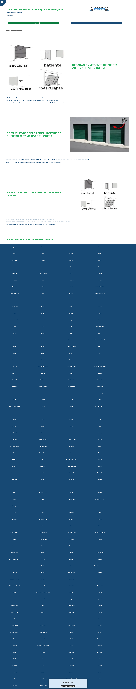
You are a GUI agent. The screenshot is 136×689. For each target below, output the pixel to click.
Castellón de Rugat (71, 439)
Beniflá (99, 632)
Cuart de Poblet (43, 273)
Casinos (43, 433)
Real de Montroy (43, 446)
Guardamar (100, 638)
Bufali (14, 658)
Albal (100, 300)
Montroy (100, 433)
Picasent (71, 293)
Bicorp (14, 592)
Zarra (14, 599)
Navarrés (100, 399)
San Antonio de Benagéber (100, 366)
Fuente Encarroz (43, 386)
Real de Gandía (43, 452)
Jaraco (43, 359)
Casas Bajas (71, 652)
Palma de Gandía (71, 466)
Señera (100, 526)
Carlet (71, 300)
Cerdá (71, 638)
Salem (42, 612)
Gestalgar (14, 572)
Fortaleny (71, 545)
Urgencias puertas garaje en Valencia (16, 30)
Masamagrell (14, 306)
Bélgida (100, 572)
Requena (14, 286)
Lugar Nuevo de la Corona (43, 678)
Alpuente (100, 559)
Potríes (71, 552)
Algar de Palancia (43, 599)
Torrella (43, 672)
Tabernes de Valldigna (100, 293)
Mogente (100, 373)
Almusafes (14, 340)
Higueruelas (100, 599)
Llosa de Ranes (99, 386)
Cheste (43, 340)
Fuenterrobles (71, 572)
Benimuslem (100, 585)
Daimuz (71, 406)
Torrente (43, 247)
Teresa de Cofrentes (14, 579)
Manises (71, 260)
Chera (99, 579)
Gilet (100, 426)
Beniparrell (14, 466)
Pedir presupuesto (96, 23)
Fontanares (14, 545)
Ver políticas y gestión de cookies (68, 683)
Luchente (43, 426)
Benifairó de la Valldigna (71, 472)
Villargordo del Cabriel (14, 585)
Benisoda (43, 638)
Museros (14, 373)
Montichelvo (43, 585)
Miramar (100, 459)
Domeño (43, 579)
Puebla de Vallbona (14, 293)
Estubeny (71, 672)
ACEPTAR (72, 686)
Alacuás (43, 260)
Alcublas (71, 559)
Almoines (100, 452)
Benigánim (71, 353)
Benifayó (71, 313)
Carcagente (14, 280)
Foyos (99, 346)
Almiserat (100, 645)
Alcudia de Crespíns (43, 366)
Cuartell (71, 492)
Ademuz (14, 492)
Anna (14, 419)
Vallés (14, 678)
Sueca (42, 266)
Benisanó (14, 459)
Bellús (71, 632)
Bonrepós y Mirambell (14, 406)
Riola (43, 472)
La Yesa (14, 652)
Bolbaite (43, 486)
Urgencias (14, 247)
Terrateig (14, 645)
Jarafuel (43, 559)
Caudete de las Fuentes (99, 565)
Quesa (43, 572)
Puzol (14, 300)
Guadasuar (14, 359)
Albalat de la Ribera (71, 393)
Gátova (100, 612)
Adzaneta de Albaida (43, 519)
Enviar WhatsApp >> (33, 23)
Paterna (100, 247)
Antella (14, 486)
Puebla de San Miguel (71, 678)
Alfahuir (100, 619)
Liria (43, 280)
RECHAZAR (64, 686)
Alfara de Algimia (14, 612)
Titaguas (71, 599)
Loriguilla (71, 519)
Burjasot (71, 253)
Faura (71, 399)
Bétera (71, 286)
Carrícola (100, 678)
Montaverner (14, 472)
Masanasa (42, 333)
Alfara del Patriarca (99, 406)
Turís (100, 353)
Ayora (99, 359)
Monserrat (14, 366)
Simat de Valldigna (99, 393)
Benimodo (71, 446)
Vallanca (100, 665)
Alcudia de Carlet (14, 320)
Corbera (43, 399)
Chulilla (43, 565)
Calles (42, 619)
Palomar (100, 592)
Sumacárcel (14, 519)
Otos (43, 605)
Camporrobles (71, 499)
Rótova (100, 506)
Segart (99, 672)
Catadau (100, 419)
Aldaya (14, 266)
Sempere (14, 685)
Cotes (14, 638)
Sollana (71, 373)
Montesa (100, 492)
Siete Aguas (14, 506)
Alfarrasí (100, 512)
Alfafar (42, 286)
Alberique (100, 320)
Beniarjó (43, 479)
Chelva (99, 466)
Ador (43, 506)
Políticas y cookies (43, 685)
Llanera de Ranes (71, 532)
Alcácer (14, 333)
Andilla (71, 645)
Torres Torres (71, 605)
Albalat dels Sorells (14, 393)
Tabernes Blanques (99, 326)
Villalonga (14, 386)
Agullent (100, 439)
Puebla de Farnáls (71, 346)
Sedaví (71, 326)
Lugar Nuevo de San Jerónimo (43, 592)
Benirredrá (71, 479)
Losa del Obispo (14, 605)
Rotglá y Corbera (14, 532)
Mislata (14, 253)
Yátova (14, 452)
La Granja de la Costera (43, 645)
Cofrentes (100, 545)
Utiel (100, 313)
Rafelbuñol (14, 346)
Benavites (71, 585)
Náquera (43, 373)
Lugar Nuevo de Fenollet (14, 559)
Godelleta (43, 406)
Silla (43, 293)
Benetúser (43, 306)
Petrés (42, 552)
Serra (14, 413)
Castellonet (71, 665)
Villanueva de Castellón (99, 340)
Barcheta (14, 479)
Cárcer (71, 452)
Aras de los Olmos (43, 632)
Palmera (100, 539)
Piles (43, 419)
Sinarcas (14, 526)
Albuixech (43, 393)
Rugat (43, 665)
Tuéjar (42, 512)
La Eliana (43, 300)
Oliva (71, 266)
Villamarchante (71, 340)
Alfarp (14, 499)
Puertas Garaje (8, 30)
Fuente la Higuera (14, 446)
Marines (100, 479)
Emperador (71, 612)
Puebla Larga (71, 379)
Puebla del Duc (14, 433)
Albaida (14, 353)
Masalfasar (43, 466)
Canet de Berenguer (71, 366)
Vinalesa (43, 413)
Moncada (100, 280)
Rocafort (43, 353)
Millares (100, 605)
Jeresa (99, 446)
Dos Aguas (71, 619)
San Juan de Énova (14, 632)
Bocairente (42, 379)
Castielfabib (100, 652)
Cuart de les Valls (43, 532)
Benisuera (43, 658)
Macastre (71, 512)
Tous (71, 526)
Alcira (43, 253)
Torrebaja (100, 625)
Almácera (43, 346)
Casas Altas (14, 665)
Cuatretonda (71, 433)
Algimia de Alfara (43, 539)
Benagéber (14, 672)
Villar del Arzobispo (71, 386)
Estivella (100, 519)
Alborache (71, 539)
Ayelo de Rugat (71, 658)
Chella (71, 413)
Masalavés (99, 472)
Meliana (14, 326)
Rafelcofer (99, 486)
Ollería (99, 333)
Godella (100, 306)
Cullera (71, 273)
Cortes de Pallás (14, 552)
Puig (71, 333)
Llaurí (14, 512)
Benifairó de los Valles (71, 459)
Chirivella (14, 260)
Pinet (100, 658)
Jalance (14, 539)
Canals (71, 306)
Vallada (14, 399)
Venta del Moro (43, 492)
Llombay (14, 426)
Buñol (43, 326)
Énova (42, 545)
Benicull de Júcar (100, 552)
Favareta (43, 459)
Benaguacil (71, 320)
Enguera (71, 359)
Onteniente (99, 253)
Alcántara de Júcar (99, 499)
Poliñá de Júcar (43, 439)
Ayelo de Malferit (14, 379)
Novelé (71, 565)
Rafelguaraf (14, 439)
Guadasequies (14, 625)
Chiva (14, 313)
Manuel (71, 426)
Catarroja (14, 273)
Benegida (71, 579)
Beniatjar (43, 652)
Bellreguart (99, 379)
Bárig (43, 499)
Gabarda (43, 526)
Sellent (14, 619)
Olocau (71, 506)
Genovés (100, 413)
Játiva (99, 260)
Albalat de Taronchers (100, 532)
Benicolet (71, 592)
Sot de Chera (43, 625)
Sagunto (71, 247)
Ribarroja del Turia (100, 286)
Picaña (43, 320)
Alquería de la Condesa (71, 486)
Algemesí (100, 266)
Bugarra (14, 565)
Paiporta (100, 273)
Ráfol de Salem (71, 625)
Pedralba (71, 419)
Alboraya (71, 280)
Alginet (43, 313)
